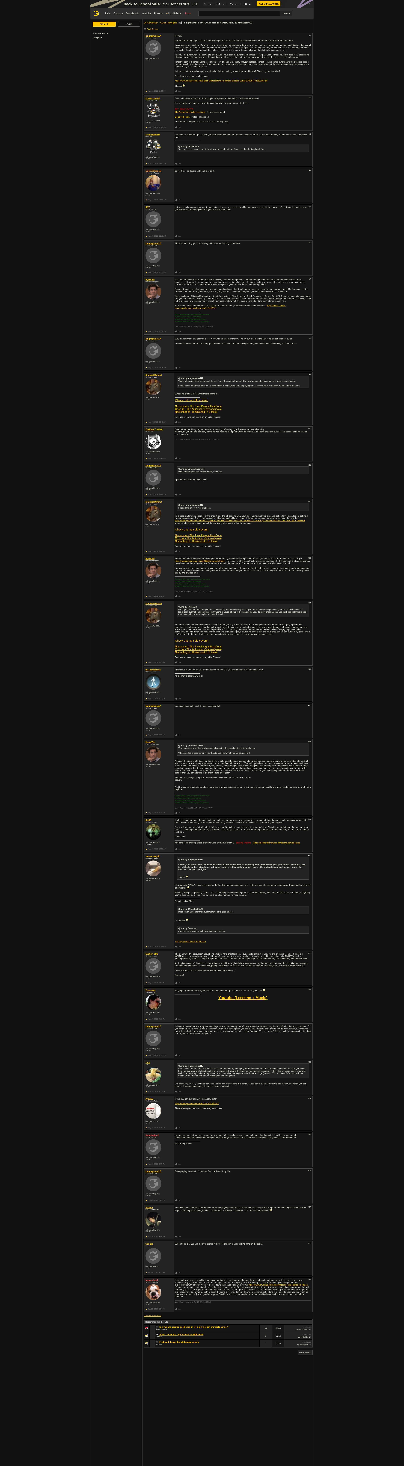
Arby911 (149, 1099)
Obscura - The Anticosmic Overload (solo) (198, 409)
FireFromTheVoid (154, 429)
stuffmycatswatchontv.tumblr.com (190, 941)
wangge (149, 1244)
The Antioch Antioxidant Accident (190, 112)
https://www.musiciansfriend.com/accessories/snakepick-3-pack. (278, 1285)
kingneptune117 (153, 36)
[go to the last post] (310, 1329)
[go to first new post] (157, 1327)
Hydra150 (150, 279)
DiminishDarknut (154, 375)
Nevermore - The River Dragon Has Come (198, 406)
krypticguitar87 (153, 134)
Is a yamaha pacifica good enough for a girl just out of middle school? (194, 1327)
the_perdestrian (153, 670)
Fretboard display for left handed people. (179, 1342)
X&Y (148, 207)
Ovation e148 (152, 954)
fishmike (150, 1135)
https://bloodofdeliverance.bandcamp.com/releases (276, 843)
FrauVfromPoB (153, 98)
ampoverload (152, 171)
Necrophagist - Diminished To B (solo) (196, 412)
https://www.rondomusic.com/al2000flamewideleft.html (200, 561)
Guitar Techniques (168, 23)
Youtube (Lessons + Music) (242, 998)
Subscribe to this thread (152, 1316)
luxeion (149, 1207)
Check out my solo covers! (191, 400)
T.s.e (148, 1062)
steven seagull (153, 856)
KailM (148, 820)
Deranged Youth (182, 117)
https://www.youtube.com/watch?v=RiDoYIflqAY (197, 1103)
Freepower (151, 990)
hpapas (149, 1280)
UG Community (151, 23)
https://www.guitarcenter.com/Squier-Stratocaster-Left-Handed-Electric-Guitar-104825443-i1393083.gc (221, 81)
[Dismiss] (309, 3)
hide (256, 1330)
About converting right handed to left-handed (181, 1334)
